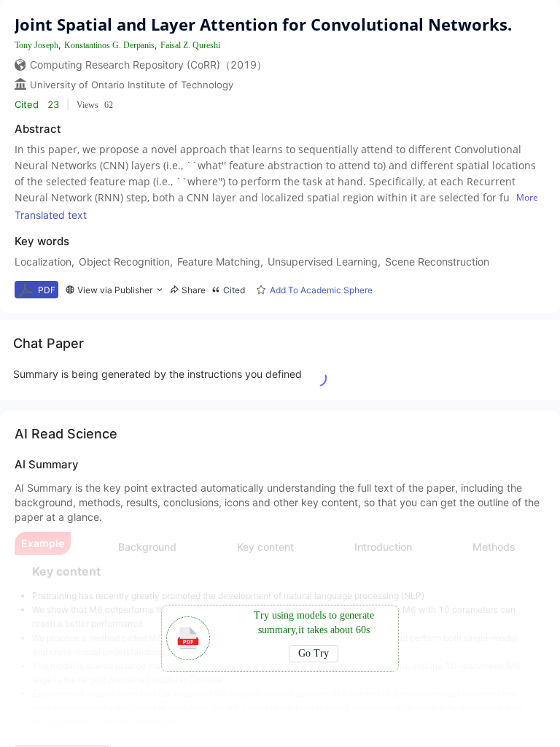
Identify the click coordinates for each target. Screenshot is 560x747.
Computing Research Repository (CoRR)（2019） (148, 64)
